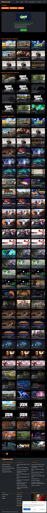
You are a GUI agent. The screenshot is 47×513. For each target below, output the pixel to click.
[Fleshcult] (38, 65)
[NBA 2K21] (38, 233)
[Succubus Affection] (9, 193)
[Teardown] (23, 193)
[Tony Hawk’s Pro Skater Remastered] (38, 213)
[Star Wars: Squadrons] (23, 152)
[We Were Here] (38, 415)
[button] (45, 502)
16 (15, 453)
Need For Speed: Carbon (35, 478)
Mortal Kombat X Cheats (6, 464)
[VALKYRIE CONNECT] (23, 304)
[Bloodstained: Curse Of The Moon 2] (23, 284)
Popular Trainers (19, 496)
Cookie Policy (34, 511)
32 (19, 453)
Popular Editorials (19, 503)
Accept (27, 509)
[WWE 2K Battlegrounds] (38, 203)
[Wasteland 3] (23, 253)
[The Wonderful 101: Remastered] (23, 263)
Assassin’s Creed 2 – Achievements (22, 467)
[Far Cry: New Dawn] (38, 445)
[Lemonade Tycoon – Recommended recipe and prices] (9, 98)
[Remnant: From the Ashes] (9, 425)
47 (25, 453)
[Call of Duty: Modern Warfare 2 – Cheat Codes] (38, 78)
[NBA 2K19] (23, 445)
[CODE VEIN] (9, 385)
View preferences (42, 509)
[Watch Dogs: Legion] (38, 152)
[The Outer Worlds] (38, 425)
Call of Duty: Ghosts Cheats (6, 466)
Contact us (4, 496)
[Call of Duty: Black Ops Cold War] (38, 55)
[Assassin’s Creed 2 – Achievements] (38, 88)
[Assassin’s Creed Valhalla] (38, 162)
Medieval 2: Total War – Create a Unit (37, 472)
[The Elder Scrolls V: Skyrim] (9, 445)
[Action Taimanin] (23, 183)
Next (28, 453)
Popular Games (19, 494)
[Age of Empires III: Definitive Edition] (9, 183)
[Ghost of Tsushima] (38, 284)
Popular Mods (19, 498)
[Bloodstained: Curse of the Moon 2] (9, 284)
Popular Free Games (20, 505)
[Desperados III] (23, 294)
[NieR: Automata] (38, 334)
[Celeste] (9, 253)
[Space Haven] (9, 294)
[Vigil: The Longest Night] (38, 183)
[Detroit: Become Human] (38, 294)
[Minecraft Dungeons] (23, 324)
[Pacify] (9, 304)
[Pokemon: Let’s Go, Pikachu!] (9, 45)
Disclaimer (4, 498)
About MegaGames (5, 494)
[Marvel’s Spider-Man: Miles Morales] (23, 55)
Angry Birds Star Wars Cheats (7, 471)
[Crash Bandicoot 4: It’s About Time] (38, 193)
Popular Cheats (19, 500)
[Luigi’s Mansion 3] (38, 45)
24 (17, 453)
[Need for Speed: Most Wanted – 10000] (9, 78)
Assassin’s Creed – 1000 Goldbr (22, 485)
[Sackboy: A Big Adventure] (9, 55)
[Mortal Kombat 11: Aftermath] (9, 314)
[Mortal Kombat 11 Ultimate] (9, 152)
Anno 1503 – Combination (35, 480)
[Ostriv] (9, 395)
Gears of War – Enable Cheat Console (23, 469)
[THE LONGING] (38, 385)
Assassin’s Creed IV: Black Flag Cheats (8, 468)
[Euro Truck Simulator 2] (23, 98)
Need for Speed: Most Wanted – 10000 (37, 464)
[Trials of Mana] (9, 344)
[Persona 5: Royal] (23, 395)
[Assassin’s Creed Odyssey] (23, 45)
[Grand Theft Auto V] (23, 78)
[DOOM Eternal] (23, 405)
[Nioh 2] (38, 395)
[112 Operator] (23, 385)
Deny (34, 509)
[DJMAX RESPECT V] (38, 435)
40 (21, 453)
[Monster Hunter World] (38, 304)
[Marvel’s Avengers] (38, 223)
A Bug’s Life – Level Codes (35, 485)
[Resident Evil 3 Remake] (9, 354)
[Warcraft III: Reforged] (23, 435)
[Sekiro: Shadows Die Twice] (9, 364)
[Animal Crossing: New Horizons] (9, 405)
